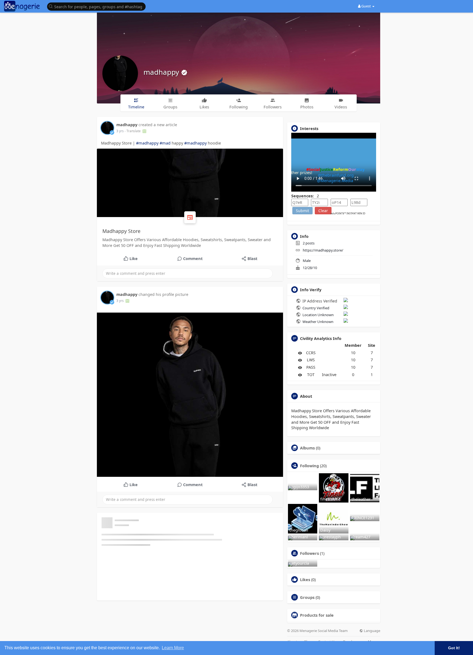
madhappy (162, 72)
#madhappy (147, 143)
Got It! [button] (454, 648)
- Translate (133, 131)
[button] (97, 6)
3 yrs (120, 131)
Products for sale (317, 615)
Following (309, 465)
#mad (165, 143)
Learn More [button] (173, 647)
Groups (307, 597)
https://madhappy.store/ (323, 250)
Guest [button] (366, 6)
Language (371, 631)
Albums (307, 448)
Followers (309, 553)
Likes (305, 579)
